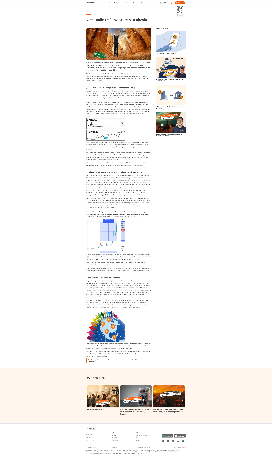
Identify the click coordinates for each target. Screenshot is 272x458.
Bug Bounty (115, 447)
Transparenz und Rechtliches (143, 447)
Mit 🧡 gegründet (179, 447)
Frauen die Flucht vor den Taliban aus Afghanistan (119, 351)
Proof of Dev (115, 437)
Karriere (138, 443)
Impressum (138, 440)
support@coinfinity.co (91, 443)
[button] (109, 2)
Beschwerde (139, 437)
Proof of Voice (115, 440)
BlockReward (115, 435)
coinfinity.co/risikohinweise (137, 453)
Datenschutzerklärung (141, 435)
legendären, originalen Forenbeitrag (123, 91)
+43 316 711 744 (90, 440)
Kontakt (114, 443)
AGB (137, 432)
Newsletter (114, 432)
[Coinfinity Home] (90, 3)
